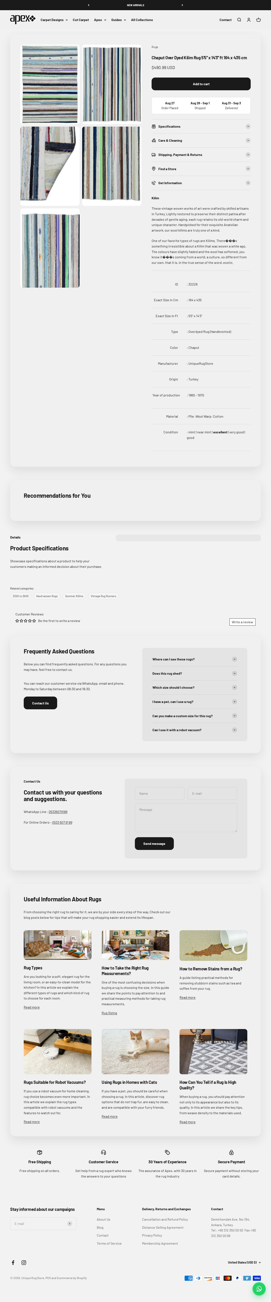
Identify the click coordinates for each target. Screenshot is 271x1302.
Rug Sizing (109, 1013)
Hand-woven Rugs (47, 596)
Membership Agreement (160, 1243)
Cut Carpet (81, 20)
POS (48, 1278)
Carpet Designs (52, 20)
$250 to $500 (21, 596)
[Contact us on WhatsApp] (259, 1288)
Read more (32, 1007)
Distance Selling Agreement (163, 1227)
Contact (226, 20)
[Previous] (88, 5)
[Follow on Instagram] (24, 1262)
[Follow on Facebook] (13, 1262)
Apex (98, 20)
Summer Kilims (74, 596)
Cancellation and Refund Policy (165, 1219)
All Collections (142, 20)
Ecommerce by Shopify (72, 1278)
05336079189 (58, 812)
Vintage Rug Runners (103, 596)
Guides (116, 20)
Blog (100, 1227)
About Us (103, 1219)
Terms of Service (109, 1243)
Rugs (155, 47)
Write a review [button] (242, 622)
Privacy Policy (152, 1235)
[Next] (182, 5)
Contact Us (40, 703)
